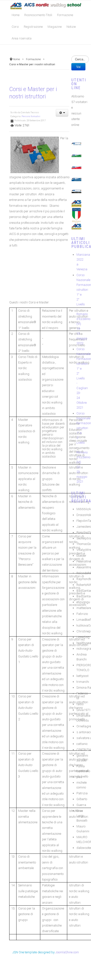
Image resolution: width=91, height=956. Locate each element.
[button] (62, 112)
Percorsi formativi (31, 116)
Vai (78, 66)
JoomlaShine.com (67, 952)
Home (16, 59)
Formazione (33, 59)
